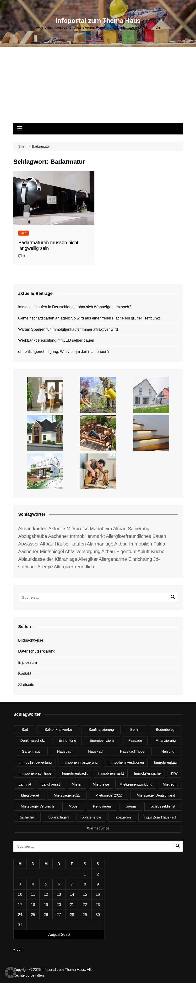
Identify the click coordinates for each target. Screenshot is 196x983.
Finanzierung (166, 740)
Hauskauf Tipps (132, 751)
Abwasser (28, 543)
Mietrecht (170, 784)
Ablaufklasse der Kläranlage (47, 559)
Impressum (27, 662)
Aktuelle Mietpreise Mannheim (80, 528)
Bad (23, 233)
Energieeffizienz (102, 740)
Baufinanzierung (101, 729)
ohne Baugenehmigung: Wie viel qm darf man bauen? (63, 352)
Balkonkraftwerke (58, 729)
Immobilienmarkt (111, 773)
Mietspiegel (30, 795)
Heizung (167, 751)
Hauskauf (95, 751)
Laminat (25, 784)
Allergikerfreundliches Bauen (136, 536)
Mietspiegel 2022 (108, 795)
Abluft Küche (150, 551)
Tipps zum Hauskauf (160, 817)
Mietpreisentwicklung (136, 784)
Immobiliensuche (147, 773)
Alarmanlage (100, 543)
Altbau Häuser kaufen (63, 543)
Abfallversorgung (82, 551)
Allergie (45, 566)
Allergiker (88, 559)
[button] (10, 972)
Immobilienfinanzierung (80, 762)
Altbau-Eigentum (118, 551)
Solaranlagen (58, 817)
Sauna (131, 806)
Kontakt (24, 673)
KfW (174, 773)
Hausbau (64, 751)
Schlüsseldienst (163, 806)
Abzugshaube (32, 536)
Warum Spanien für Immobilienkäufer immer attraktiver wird (68, 329)
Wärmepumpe (98, 828)
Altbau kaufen (32, 528)
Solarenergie (91, 817)
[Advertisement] (98, 87)
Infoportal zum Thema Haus (98, 21)
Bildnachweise (30, 640)
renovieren (102, 806)
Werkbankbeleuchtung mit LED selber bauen (56, 340)
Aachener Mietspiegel (41, 551)
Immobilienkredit (74, 773)
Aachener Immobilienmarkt (76, 536)
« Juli (17, 949)
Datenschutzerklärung (36, 651)
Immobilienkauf (166, 762)
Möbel (73, 806)
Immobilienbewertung (35, 762)
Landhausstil (51, 784)
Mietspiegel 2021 (67, 795)
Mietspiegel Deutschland (156, 795)
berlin (134, 729)
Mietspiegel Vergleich (37, 806)
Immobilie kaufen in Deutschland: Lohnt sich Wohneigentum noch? (74, 307)
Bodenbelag (165, 729)
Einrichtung (67, 740)
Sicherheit (27, 817)
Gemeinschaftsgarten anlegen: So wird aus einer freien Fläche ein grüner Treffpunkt (89, 318)
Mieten (77, 784)
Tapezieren (122, 817)
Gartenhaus (31, 751)
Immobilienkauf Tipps (35, 773)
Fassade (135, 740)
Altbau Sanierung (131, 528)
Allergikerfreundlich (74, 566)
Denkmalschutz (32, 740)
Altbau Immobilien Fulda (139, 543)
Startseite (26, 685)
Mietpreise (101, 784)
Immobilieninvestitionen (126, 762)
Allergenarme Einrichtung (125, 559)
